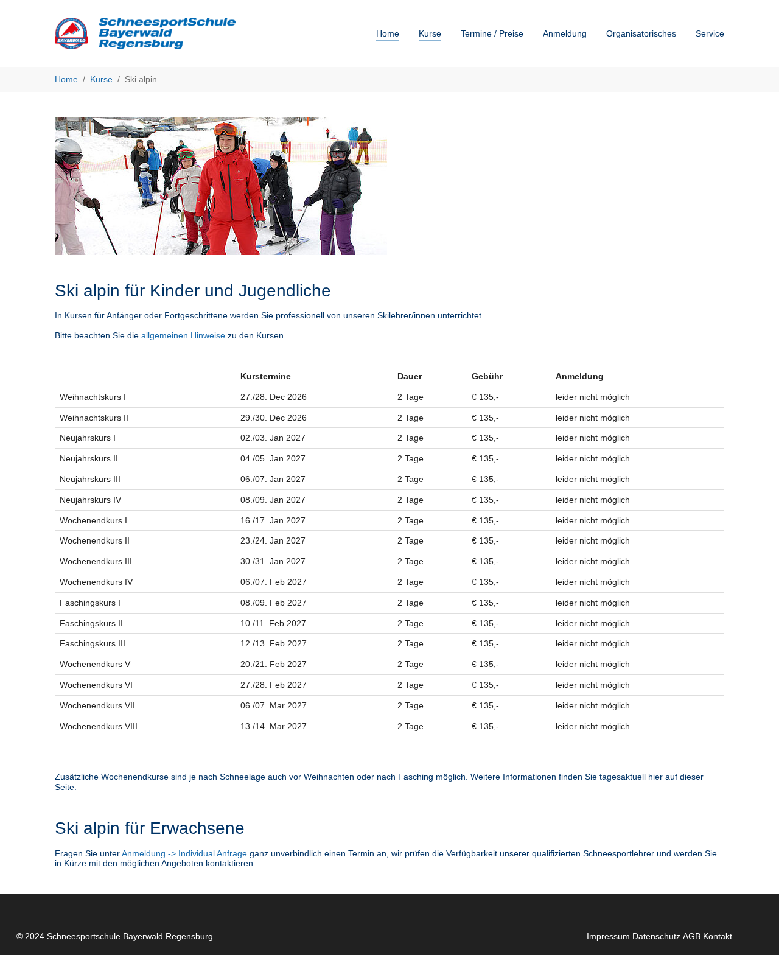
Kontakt (717, 936)
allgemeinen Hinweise (183, 335)
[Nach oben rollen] (754, 930)
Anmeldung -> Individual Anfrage (184, 853)
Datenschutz (656, 936)
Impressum (608, 936)
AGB (691, 936)
